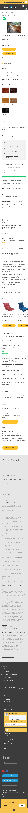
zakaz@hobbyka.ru (16, 628)
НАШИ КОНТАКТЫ (8, 748)
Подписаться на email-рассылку (9, 784)
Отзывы (20, 57)
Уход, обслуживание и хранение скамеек (11, 400)
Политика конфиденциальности (9, 790)
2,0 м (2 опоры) (18, 72)
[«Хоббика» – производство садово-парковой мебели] (5, 7)
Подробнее (5, 386)
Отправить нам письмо (9, 293)
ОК (22, 805)
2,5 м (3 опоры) (15, 75)
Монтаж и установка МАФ (8, 413)
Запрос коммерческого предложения (10, 471)
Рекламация (5, 483)
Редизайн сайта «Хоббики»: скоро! (14, 2)
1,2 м (4, 72)
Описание (14, 57)
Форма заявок (5, 464)
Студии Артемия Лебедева (10, 762)
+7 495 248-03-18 (8, 709)
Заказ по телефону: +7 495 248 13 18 (12, 292)
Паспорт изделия (10, 146)
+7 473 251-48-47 (8, 744)
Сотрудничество (8, 680)
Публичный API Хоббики (9, 695)
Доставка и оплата (7, 60)
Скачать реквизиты (10, 422)
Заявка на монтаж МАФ (7, 487)
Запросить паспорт (10, 154)
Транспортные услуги (7, 410)
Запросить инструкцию (11, 151)
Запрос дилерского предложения (10, 490)
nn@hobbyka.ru (7, 733)
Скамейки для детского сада (12, 127)
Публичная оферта (6, 796)
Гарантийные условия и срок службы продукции (13, 395)
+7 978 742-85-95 (8, 726)
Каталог (6, 665)
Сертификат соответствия (12, 149)
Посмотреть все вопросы (8, 657)
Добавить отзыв (10, 448)
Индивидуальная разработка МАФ (10, 408)
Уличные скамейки (16, 125)
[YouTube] (3, 771)
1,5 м (8, 72)
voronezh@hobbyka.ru (9, 741)
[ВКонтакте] (7, 771)
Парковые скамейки (6, 125)
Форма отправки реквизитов (8, 475)
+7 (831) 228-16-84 (8, 735)
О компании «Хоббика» (10, 674)
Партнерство (7, 677)
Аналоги (12, 298)
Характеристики (6, 57)
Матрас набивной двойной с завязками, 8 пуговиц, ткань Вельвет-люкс (8, 316)
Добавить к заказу (9, 49)
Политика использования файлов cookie (11, 798)
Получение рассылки (7, 494)
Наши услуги (7, 668)
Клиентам (6, 671)
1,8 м (12, 72)
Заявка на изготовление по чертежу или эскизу (13, 479)
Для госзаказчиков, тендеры (8, 468)
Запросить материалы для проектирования (12, 156)
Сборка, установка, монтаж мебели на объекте (13, 397)
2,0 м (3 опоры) (6, 75)
